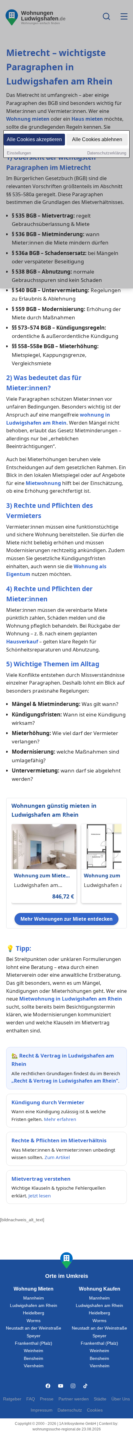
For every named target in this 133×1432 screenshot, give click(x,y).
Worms (34, 1320)
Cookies (95, 1410)
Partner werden (73, 1399)
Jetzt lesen (39, 1195)
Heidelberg (33, 1313)
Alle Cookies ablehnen (97, 139)
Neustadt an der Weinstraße (33, 1328)
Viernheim (34, 1366)
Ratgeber (12, 1399)
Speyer (34, 1336)
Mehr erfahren (60, 1119)
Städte (100, 1399)
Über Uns (120, 1399)
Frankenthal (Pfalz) (33, 1343)
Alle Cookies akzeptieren (34, 139)
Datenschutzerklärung (106, 153)
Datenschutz (70, 1410)
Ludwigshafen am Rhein (33, 1305)
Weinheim (33, 1350)
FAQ (30, 1399)
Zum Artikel (57, 1157)
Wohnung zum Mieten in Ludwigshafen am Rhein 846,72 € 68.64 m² (42, 876)
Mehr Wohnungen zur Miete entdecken (66, 919)
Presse (47, 1399)
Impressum (42, 1410)
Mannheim (33, 1298)
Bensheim (33, 1358)
